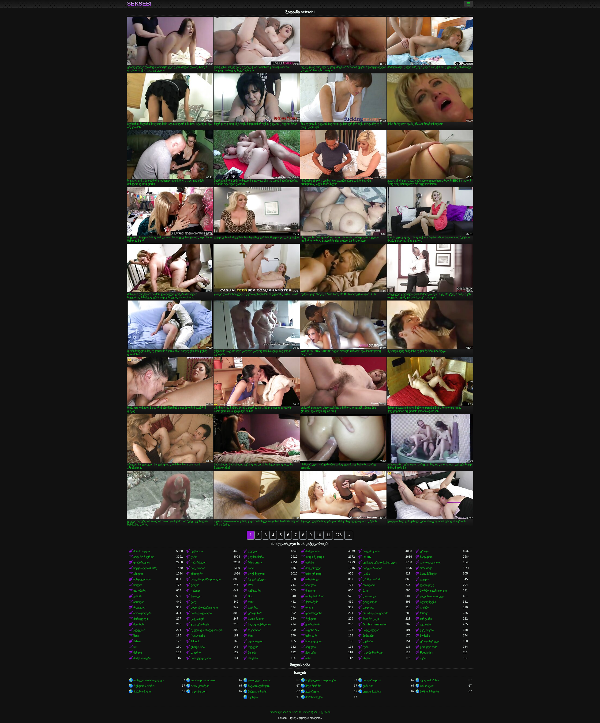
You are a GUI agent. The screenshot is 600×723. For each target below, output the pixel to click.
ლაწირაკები (141, 562)
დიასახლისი (313, 613)
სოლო (137, 585)
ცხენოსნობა (256, 557)
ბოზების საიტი (429, 691)
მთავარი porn (372, 680)
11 (328, 535)
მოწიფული (140, 618)
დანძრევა (369, 596)
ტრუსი (195, 585)
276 (338, 535)
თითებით (369, 585)
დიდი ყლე (427, 585)
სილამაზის (198, 568)
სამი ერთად (313, 573)
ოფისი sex (312, 630)
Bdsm (137, 641)
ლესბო (424, 607)
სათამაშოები (428, 573)
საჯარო (196, 652)
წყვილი (310, 590)
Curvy (424, 613)
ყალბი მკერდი (372, 652)
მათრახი (139, 624)
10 (319, 535)
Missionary (255, 562)
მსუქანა (253, 658)
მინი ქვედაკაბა (201, 658)
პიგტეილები (371, 630)
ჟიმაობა (368, 686)
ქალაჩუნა (311, 602)
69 (135, 647)
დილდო (368, 607)
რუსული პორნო (143, 686)
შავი (365, 590)
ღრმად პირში (372, 579)
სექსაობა (197, 551)
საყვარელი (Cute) (145, 568)
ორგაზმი (426, 618)
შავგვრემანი (371, 551)
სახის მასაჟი (256, 618)
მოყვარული (313, 568)
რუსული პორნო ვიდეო (148, 680)
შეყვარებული (257, 579)
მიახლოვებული (201, 613)
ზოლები (138, 602)
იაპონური (139, 590)
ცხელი (424, 579)
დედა (309, 607)
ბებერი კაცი (371, 618)
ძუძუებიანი (312, 551)
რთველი (139, 607)
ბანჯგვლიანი (141, 579)
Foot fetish (426, 652)
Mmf (250, 602)
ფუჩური (253, 551)
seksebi (139, 4)
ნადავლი (426, 557)
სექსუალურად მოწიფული (380, 562)
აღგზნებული (256, 573)
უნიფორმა (198, 647)
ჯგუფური (139, 630)
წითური (310, 585)
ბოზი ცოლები (142, 613)
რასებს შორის (314, 596)
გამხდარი (254, 590)
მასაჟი (137, 652)
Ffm (250, 635)
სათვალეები (313, 641)
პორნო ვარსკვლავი (433, 590)
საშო (251, 568)
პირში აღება (141, 551)
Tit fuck (195, 641)
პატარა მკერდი (143, 557)
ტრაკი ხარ (255, 613)
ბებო (423, 658)
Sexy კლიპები (200, 686)
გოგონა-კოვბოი (430, 562)
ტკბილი (196, 596)
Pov (250, 585)
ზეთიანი (425, 624)
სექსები (253, 697)
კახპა (366, 573)
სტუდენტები (428, 602)
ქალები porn (199, 691)
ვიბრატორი (313, 624)
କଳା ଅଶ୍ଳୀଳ (427, 686)
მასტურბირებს (372, 568)
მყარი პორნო (372, 691)
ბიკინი (252, 652)
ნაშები (309, 562)
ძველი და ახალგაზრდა (206, 630)
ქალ (194, 602)
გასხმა (137, 596)
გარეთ (195, 590)
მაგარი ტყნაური (259, 686)
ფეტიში (368, 641)
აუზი (308, 658)
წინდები (368, 635)
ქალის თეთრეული (432, 596)
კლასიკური (255, 641)
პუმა (365, 647)
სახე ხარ (311, 635)
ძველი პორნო (429, 680)
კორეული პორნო (259, 680)
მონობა (425, 635)
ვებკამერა (427, 630)
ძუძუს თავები (141, 658)
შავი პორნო (313, 686)
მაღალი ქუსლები (259, 624)
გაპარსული (198, 562)
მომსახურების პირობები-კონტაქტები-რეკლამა (300, 712)
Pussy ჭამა (198, 635)
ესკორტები (312, 691)
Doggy (367, 557)
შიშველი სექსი (257, 691)
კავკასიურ (197, 618)
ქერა (194, 557)
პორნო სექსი (313, 697)
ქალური (310, 652)
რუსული (310, 618)
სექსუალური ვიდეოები (320, 680)
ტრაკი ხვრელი (430, 641)
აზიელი (138, 573)
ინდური (310, 647)
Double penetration (375, 624)
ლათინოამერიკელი (204, 607)
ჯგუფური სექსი (200, 624)
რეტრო (253, 607)
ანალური (197, 573)
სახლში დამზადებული (206, 579)
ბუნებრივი (312, 579)
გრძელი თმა (428, 647)
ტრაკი (424, 551)
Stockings (426, 568)
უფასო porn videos (203, 680)
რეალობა (254, 630)
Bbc (250, 596)
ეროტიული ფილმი (375, 613)
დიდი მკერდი (314, 557)
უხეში (366, 658)
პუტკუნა (253, 647)
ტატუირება (370, 602)
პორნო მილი (142, 691)
